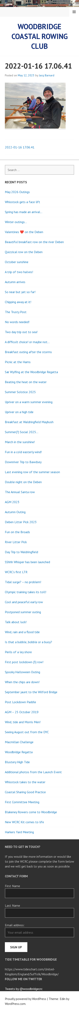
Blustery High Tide (17, 762)
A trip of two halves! (19, 272)
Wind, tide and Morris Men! (23, 722)
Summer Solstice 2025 (20, 392)
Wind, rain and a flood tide (22, 632)
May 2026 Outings (17, 192)
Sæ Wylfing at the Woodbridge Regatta (31, 372)
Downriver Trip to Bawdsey (23, 462)
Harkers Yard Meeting (19, 832)
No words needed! (17, 322)
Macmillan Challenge (19, 742)
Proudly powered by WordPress (25, 999)
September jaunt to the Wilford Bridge (31, 692)
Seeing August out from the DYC (27, 732)
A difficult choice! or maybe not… (27, 342)
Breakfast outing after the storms (28, 352)
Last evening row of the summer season (32, 472)
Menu (74, 12)
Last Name (12, 905)
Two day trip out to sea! (21, 332)
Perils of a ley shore (18, 652)
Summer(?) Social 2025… (21, 432)
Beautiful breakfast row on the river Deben (34, 242)
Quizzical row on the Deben (24, 252)
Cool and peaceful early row (24, 602)
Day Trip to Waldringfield (21, 552)
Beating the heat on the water (26, 382)
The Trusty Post (16, 312)
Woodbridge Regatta (19, 752)
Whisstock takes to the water (25, 782)
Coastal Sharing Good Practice (25, 792)
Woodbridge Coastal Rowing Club (40, 36)
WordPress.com (15, 1004)
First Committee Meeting (22, 802)
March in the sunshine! (20, 442)
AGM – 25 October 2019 (21, 712)
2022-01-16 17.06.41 (19, 147)
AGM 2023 (12, 502)
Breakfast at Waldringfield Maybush (29, 422)
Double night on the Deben (23, 482)
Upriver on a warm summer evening (28, 402)
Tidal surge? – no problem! (23, 582)
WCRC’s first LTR (16, 572)
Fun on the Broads (17, 532)
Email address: (15, 925)
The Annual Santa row (20, 492)
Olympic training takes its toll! (25, 592)
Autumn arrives (15, 282)
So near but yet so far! (20, 292)
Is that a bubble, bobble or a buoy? (28, 642)
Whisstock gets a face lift (22, 202)
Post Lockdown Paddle (20, 702)
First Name (12, 886)
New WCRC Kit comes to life (24, 822)
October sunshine (16, 262)
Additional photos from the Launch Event (33, 772)
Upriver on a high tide (19, 412)
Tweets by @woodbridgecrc (24, 989)
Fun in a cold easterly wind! (23, 452)
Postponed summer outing (23, 612)
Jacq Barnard (46, 75)
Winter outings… (16, 222)
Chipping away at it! (18, 302)
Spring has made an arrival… (23, 212)
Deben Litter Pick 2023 (21, 522)
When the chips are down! (22, 682)
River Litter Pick (16, 542)
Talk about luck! (16, 622)
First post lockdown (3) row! (24, 662)
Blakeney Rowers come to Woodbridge (31, 812)
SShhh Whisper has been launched (27, 562)
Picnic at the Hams (18, 362)
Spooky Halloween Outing (22, 672)
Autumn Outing (15, 512)
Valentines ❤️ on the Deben (24, 232)
